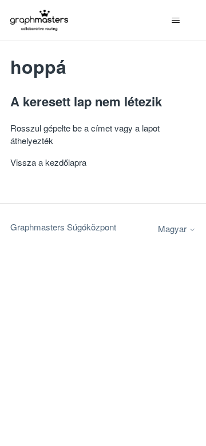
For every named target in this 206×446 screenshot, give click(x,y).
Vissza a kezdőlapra (48, 162)
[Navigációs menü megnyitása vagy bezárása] (175, 20)
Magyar (173, 228)
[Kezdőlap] (39, 20)
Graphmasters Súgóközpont (63, 227)
